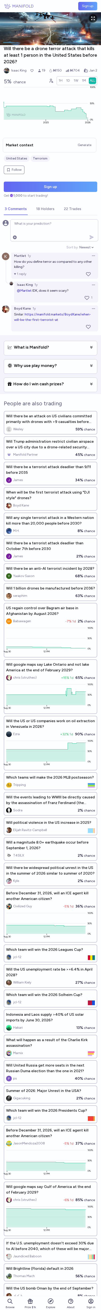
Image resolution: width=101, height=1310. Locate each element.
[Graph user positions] (51, 80)
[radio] (60, 80)
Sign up (87, 6)
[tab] (16, 209)
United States (16, 158)
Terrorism (40, 158)
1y (29, 256)
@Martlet (24, 291)
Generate (84, 145)
